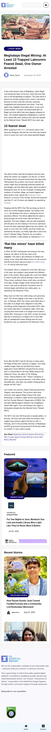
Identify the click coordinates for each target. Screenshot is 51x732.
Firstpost (7, 203)
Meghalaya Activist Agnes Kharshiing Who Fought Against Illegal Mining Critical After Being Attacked (24, 437)
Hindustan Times (34, 195)
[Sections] (8, 725)
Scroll (42, 237)
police (6, 213)
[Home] (26, 726)
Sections (8, 730)
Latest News (14, 49)
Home (26, 729)
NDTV (23, 130)
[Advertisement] (25, 155)
